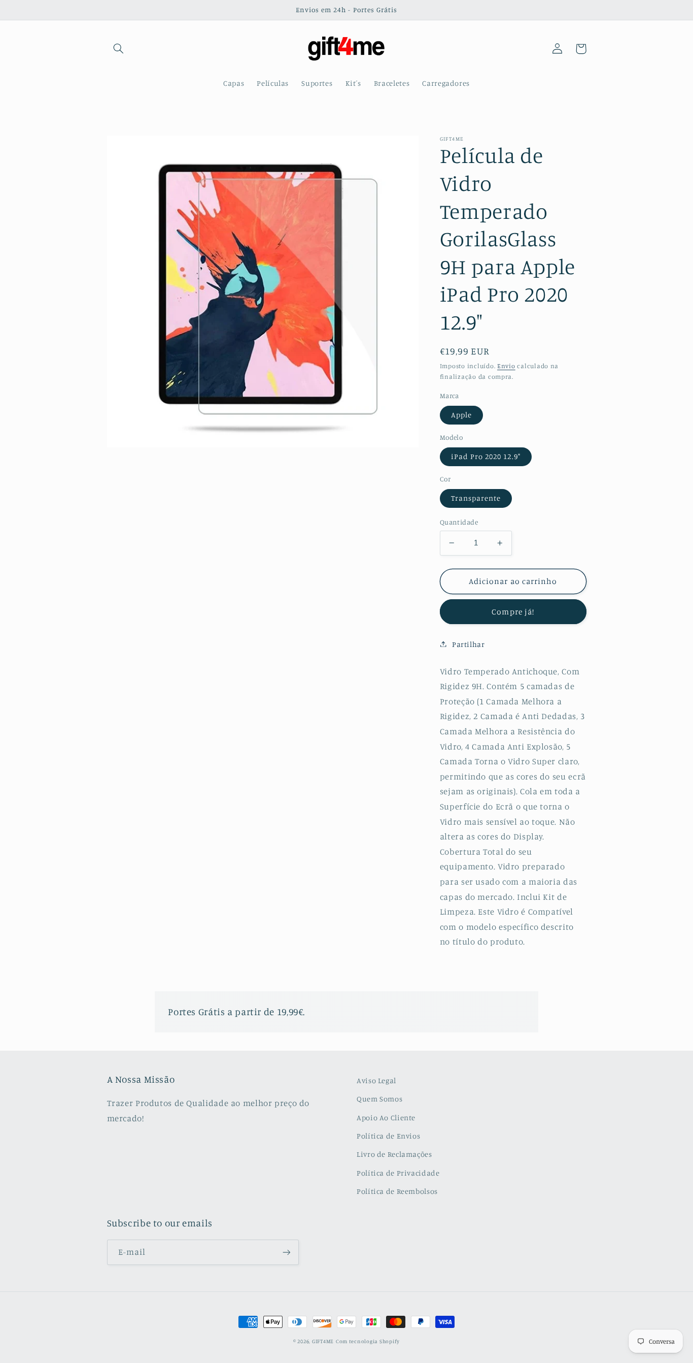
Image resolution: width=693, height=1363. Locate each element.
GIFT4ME (323, 1341)
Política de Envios (388, 1135)
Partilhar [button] (468, 643)
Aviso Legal (376, 1080)
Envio (506, 366)
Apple (461, 414)
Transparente (476, 498)
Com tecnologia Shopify (368, 1341)
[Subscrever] (286, 1252)
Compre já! (513, 611)
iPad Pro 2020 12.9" (486, 456)
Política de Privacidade (398, 1173)
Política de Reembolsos (397, 1191)
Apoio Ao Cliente (386, 1117)
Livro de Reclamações (394, 1154)
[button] (118, 48)
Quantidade (459, 522)
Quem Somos (379, 1098)
